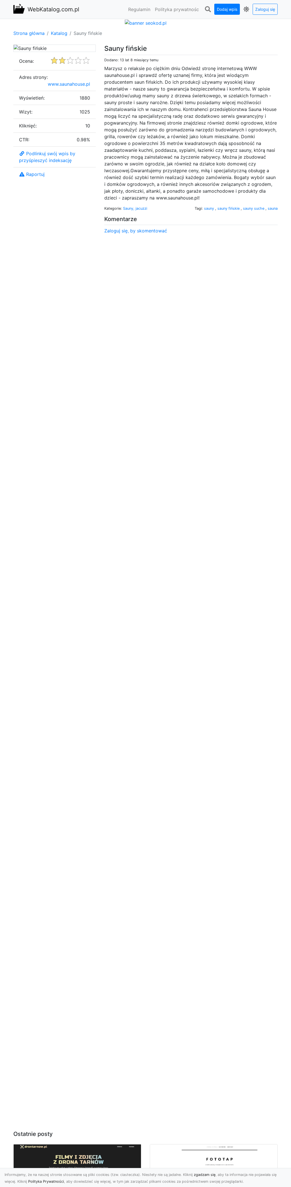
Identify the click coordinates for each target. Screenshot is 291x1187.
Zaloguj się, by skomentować (135, 231)
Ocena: (26, 61)
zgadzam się (204, 1175)
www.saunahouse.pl (69, 84)
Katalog (59, 33)
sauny (209, 208)
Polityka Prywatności (46, 1181)
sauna (273, 208)
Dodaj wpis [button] (227, 9)
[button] (207, 9)
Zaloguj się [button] (265, 9)
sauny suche (254, 208)
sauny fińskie (229, 208)
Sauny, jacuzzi (135, 208)
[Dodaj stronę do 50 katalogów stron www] (146, 22)
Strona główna (29, 33)
